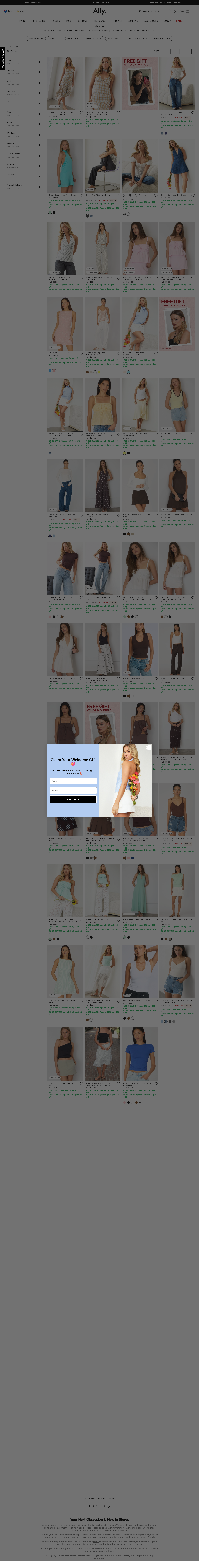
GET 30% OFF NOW (2, 58)
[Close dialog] (148, 747)
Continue (73, 799)
